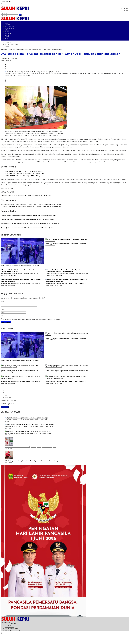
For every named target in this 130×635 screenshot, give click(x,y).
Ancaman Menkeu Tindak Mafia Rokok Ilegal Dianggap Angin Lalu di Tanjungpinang (31, 447)
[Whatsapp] (5, 68)
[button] (20, 15)
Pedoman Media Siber (11, 628)
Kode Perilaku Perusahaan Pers (14, 630)
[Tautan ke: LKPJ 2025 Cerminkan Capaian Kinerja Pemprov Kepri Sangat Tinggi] (26, 418)
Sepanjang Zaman (34, 195)
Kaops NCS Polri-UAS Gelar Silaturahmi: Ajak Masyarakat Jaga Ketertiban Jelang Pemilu (29, 215)
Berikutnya (8, 397)
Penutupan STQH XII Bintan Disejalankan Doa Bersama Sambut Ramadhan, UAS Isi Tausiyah (30, 223)
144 (6, 396)
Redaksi (13, 623)
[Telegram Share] (5, 67)
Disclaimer (8, 625)
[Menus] (1, 3)
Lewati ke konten (6, 2)
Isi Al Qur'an (15, 195)
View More (5, 407)
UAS (42, 195)
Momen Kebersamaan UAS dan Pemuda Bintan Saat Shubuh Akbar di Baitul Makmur (31, 206)
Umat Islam (47, 195)
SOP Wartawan (9, 627)
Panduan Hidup (24, 195)
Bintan (3, 60)
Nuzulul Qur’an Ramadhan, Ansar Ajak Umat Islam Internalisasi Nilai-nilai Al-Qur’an (27, 227)
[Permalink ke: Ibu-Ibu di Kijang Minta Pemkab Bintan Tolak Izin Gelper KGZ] (22, 263)
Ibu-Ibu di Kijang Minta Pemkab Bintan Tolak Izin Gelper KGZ (20, 265)
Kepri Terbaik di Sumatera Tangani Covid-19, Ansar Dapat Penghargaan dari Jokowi (32, 204)
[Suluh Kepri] (15, 10)
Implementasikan (6, 195)
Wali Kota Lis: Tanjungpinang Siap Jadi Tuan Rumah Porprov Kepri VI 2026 (28, 433)
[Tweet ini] (5, 65)
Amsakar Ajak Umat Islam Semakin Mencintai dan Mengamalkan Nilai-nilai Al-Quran (27, 219)
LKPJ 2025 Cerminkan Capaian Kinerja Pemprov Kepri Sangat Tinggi (26, 419)
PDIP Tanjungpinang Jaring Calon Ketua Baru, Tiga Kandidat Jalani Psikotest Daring (31, 461)
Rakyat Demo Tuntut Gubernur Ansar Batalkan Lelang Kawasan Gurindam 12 (29, 426)
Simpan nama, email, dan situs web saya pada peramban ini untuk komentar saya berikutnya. (31, 319)
